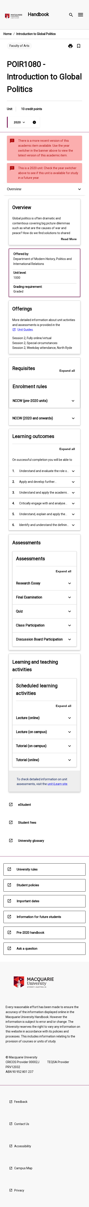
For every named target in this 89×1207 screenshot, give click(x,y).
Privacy (19, 1190)
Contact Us (21, 1124)
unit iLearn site (57, 784)
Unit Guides (25, 329)
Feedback (20, 1101)
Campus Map (23, 1168)
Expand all (67, 370)
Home (7, 34)
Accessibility (22, 1146)
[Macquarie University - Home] (13, 17)
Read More (69, 239)
